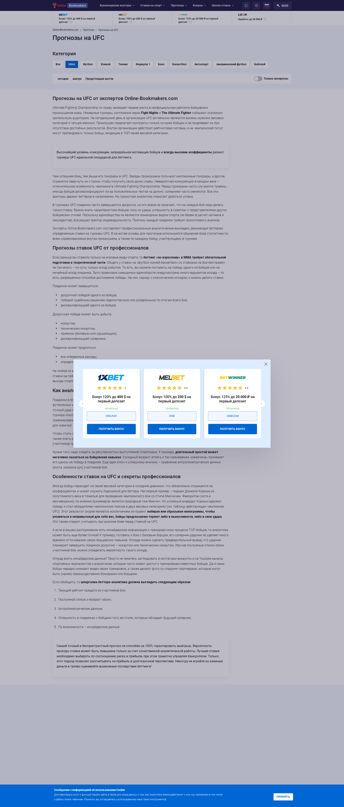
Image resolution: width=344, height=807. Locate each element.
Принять (283, 796)
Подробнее (175, 799)
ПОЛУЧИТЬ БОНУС (111, 428)
